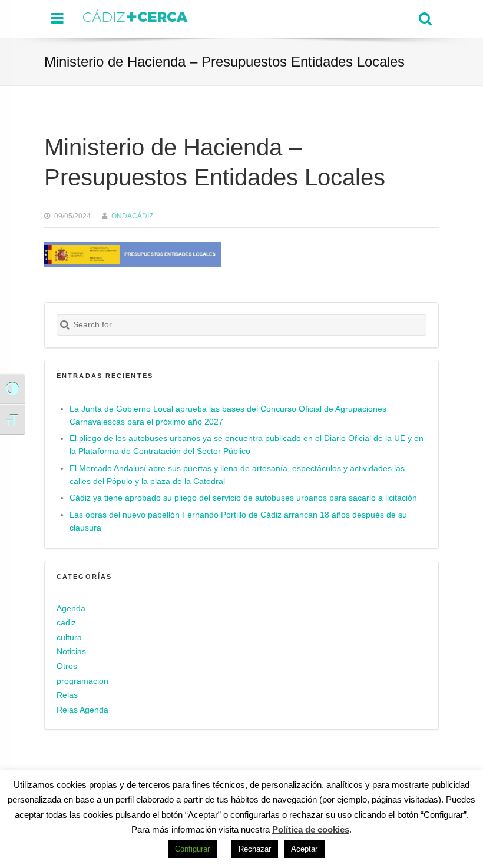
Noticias (71, 651)
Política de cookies (310, 829)
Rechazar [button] (255, 848)
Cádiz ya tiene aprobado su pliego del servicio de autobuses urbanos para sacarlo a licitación (243, 497)
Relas (67, 695)
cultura (69, 637)
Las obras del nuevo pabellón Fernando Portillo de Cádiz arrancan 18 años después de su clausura (238, 521)
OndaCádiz (132, 216)
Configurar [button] (192, 848)
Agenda (71, 608)
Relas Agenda (82, 709)
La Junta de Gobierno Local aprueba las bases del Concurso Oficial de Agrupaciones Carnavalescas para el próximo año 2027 (228, 415)
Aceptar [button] (304, 848)
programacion (82, 681)
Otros (67, 666)
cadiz (66, 622)
